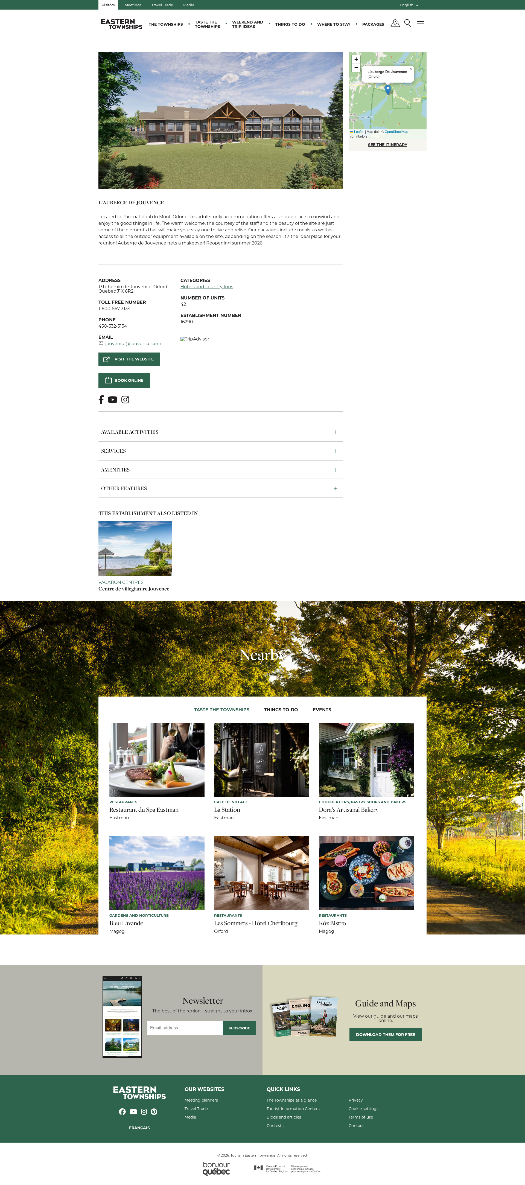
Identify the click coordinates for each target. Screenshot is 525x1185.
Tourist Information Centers (293, 1108)
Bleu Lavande (126, 923)
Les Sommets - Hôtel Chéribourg (256, 923)
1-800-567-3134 (114, 308)
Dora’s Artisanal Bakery (349, 809)
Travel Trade (162, 4)
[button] (387, 89)
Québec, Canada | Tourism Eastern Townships (121, 23)
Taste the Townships (207, 24)
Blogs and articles (284, 1117)
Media (188, 4)
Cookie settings (363, 1108)
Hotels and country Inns (206, 286)
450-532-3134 (112, 326)
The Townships (166, 24)
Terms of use (361, 1117)
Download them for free (385, 1034)
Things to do (290, 24)
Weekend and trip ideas (247, 24)
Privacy (356, 1100)
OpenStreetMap (396, 131)
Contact (356, 1125)
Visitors (108, 4)
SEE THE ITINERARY (387, 144)
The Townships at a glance (292, 1100)
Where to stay (333, 24)
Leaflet (358, 131)
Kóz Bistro (332, 923)
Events (322, 709)
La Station (227, 809)
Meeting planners (201, 1100)
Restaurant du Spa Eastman (144, 809)
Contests (275, 1125)
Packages (373, 24)
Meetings (133, 4)
